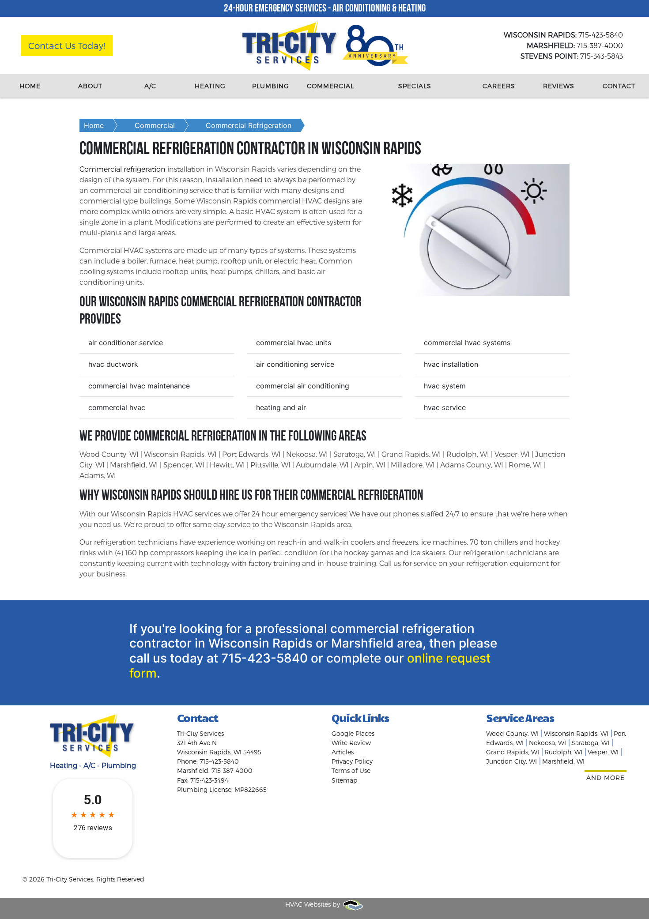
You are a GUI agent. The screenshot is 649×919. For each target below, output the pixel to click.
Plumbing (270, 86)
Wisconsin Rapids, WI (576, 733)
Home (30, 86)
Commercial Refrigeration (248, 125)
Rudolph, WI (563, 752)
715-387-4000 (575, 45)
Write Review (351, 742)
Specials (414, 86)
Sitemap (345, 780)
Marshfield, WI (563, 761)
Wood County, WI (512, 733)
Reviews (558, 86)
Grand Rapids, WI (512, 752)
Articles (343, 752)
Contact (619, 86)
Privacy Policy (352, 761)
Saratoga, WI (590, 742)
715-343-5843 (572, 56)
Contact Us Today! (66, 45)
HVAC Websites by (313, 904)
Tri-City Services (69, 879)
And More (605, 777)
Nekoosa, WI (547, 742)
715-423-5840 (563, 34)
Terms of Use (351, 770)
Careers (499, 86)
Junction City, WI (511, 761)
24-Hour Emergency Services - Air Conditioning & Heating (325, 9)
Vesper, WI (603, 752)
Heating (210, 86)
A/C (150, 86)
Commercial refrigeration (122, 169)
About (90, 86)
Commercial (330, 86)
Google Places (353, 733)
